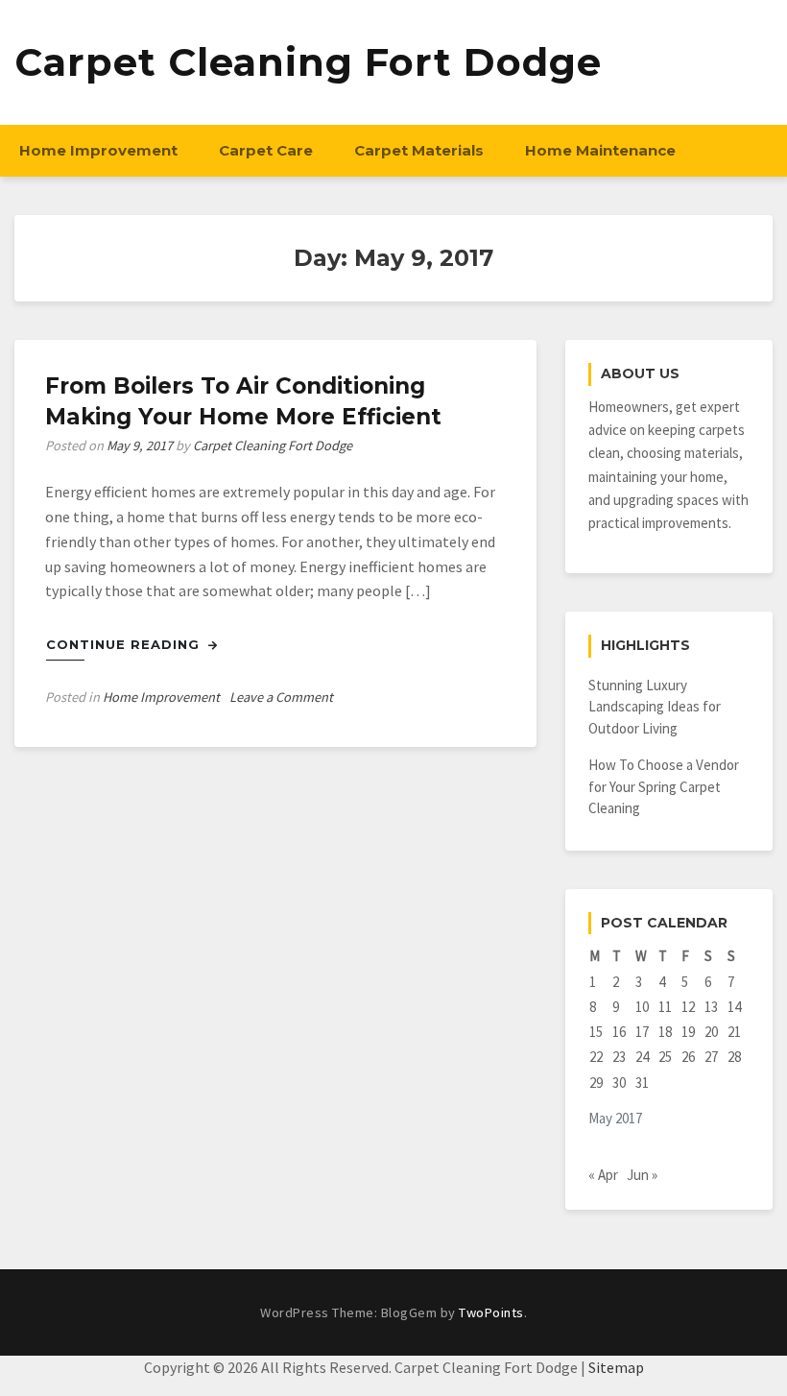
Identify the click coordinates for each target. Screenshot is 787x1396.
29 (596, 1082)
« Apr (603, 1175)
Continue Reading (125, 644)
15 (596, 1032)
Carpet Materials (419, 150)
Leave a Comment (281, 697)
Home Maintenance (600, 150)
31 (642, 1082)
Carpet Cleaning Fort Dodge (308, 61)
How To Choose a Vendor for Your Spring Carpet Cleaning (663, 786)
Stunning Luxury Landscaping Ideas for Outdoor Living (654, 706)
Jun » (642, 1175)
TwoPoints (491, 1312)
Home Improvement (98, 150)
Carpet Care (266, 150)
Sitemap (616, 1367)
